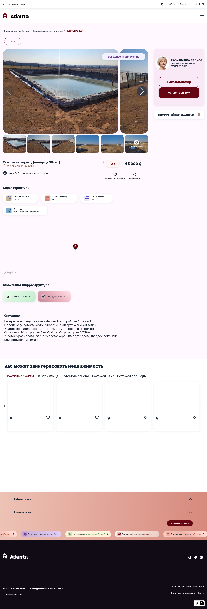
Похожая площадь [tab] (131, 376)
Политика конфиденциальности (187, 586)
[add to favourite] (162, 4)
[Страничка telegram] (189, 558)
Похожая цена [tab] (103, 376)
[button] (75, 247)
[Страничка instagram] (201, 558)
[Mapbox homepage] (10, 272)
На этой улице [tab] (48, 376)
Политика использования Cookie (187, 593)
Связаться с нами (180, 523)
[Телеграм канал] (197, 4)
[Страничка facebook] (195, 558)
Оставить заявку (179, 92)
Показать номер (179, 82)
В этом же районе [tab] (75, 376)
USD (113, 164)
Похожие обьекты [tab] (20, 376)
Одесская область (37, 173)
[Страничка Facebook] (199, 4)
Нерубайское (16, 173)
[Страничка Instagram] (202, 4)
